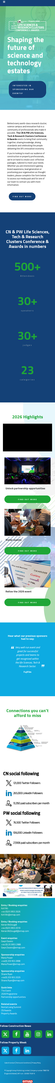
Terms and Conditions (23, 1063)
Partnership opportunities (13, 997)
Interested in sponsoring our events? (23, 89)
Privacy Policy (36, 1063)
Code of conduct (9, 1063)
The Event (6, 990)
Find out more (22, 196)
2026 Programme (9, 994)
